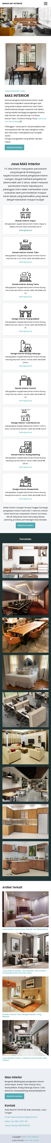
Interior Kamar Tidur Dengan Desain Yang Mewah (21, 1015)
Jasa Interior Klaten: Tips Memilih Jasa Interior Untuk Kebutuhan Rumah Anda (24, 971)
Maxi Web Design (31, 1140)
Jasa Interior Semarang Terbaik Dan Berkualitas (25, 929)
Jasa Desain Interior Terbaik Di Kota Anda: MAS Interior (24, 1059)
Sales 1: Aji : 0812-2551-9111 (16, 1121)
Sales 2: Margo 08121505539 (17, 1125)
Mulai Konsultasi (14, 147)
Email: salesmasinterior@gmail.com (21, 1117)
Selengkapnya (25, 230)
